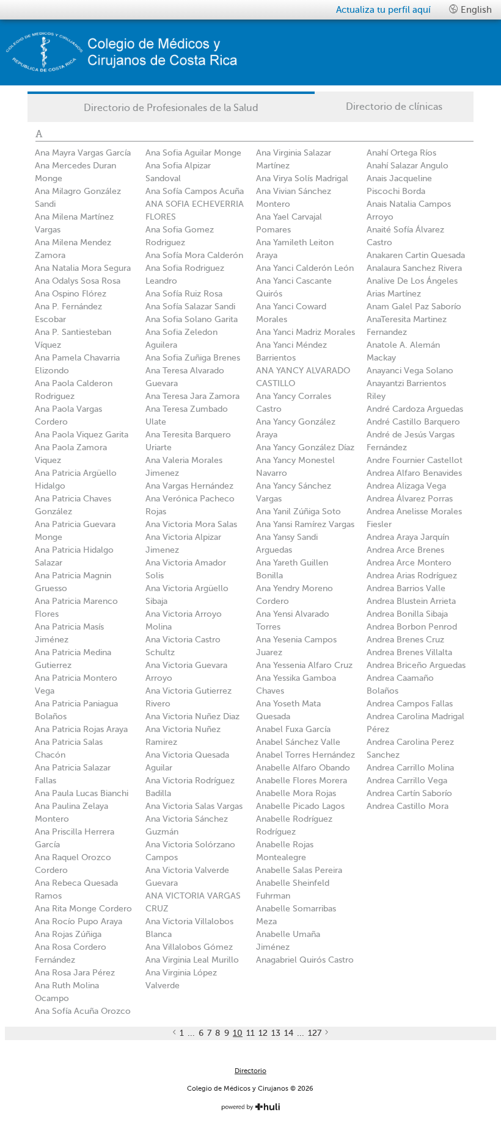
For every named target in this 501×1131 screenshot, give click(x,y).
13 (275, 1033)
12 (263, 1033)
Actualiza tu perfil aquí (383, 10)
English (475, 10)
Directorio (250, 1071)
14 (288, 1033)
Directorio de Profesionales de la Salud (171, 107)
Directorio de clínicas (394, 106)
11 (250, 1033)
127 (314, 1033)
